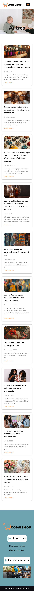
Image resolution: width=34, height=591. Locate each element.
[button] (28, 4)
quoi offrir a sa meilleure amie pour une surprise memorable (15, 388)
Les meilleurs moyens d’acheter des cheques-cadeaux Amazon (14, 298)
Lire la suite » (9, 83)
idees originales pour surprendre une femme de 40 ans (16, 252)
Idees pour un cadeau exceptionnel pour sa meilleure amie (13, 434)
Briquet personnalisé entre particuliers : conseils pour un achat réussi (17, 110)
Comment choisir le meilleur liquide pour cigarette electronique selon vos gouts (17, 64)
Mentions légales (17, 545)
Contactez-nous (16, 550)
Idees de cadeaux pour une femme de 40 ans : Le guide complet (16, 479)
